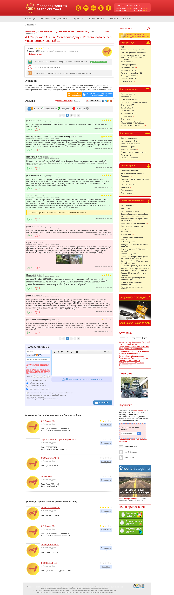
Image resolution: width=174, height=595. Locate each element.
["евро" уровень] (62, 264)
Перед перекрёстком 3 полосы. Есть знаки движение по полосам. (134, 348)
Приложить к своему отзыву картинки (84, 379)
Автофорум (30, 19)
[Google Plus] (111, 101)
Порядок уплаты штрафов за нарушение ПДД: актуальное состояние (133, 57)
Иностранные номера (130, 211)
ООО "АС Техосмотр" (50, 508)
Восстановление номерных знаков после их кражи (135, 219)
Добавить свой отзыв (63, 101)
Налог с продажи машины (131, 254)
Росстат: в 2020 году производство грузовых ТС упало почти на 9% (135, 269)
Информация (126, 193)
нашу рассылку (139, 410)
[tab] (30, 109)
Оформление (126, 116)
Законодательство (128, 76)
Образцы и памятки (129, 79)
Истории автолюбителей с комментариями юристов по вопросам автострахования (132, 123)
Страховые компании (129, 99)
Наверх (77, 101)
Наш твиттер (130, 457)
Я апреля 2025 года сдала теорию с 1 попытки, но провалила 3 (135, 352)
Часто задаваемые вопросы (132, 173)
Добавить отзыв (35, 54)
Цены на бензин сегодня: (128, 5)
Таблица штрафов (128, 65)
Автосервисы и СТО (129, 141)
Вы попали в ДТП (128, 113)
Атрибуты (125, 232)
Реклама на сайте (107, 592)
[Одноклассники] (108, 101)
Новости (114, 19)
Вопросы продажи (128, 149)
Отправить (105, 402)
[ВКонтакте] (103, 101)
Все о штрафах (127, 62)
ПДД (122, 47)
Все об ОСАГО (127, 108)
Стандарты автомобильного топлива (132, 238)
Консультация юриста (128, 498)
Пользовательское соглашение (90, 592)
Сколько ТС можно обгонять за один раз (133, 274)
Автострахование (129, 89)
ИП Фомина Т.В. (48, 421)
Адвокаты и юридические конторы (135, 179)
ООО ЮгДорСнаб (49, 563)
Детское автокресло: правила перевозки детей (133, 279)
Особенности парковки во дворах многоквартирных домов (135, 257)
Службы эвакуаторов (129, 158)
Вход (107, 32)
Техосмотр (125, 182)
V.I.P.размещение (76, 94)
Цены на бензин (127, 206)
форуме (145, 338)
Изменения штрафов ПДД (131, 73)
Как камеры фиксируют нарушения (135, 266)
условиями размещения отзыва (46, 399)
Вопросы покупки (128, 147)
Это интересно (127, 81)
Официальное (127, 229)
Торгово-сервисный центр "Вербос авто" (58, 439)
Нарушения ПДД (127, 67)
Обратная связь (73, 592)
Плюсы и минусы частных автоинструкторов (131, 283)
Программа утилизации (130, 144)
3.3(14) (50, 48)
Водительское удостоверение (133, 223)
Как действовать (127, 111)
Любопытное (126, 234)
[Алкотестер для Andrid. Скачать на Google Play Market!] (131, 518)
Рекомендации (127, 190)
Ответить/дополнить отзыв (103, 128)
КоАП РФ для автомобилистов (133, 53)
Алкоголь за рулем (128, 70)
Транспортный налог (129, 170)
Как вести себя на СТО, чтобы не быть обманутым (134, 262)
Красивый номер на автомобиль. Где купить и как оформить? (134, 215)
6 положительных (45, 51)
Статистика (125, 119)
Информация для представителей (99, 94)
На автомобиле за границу (132, 226)
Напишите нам (131, 447)
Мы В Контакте (131, 452)
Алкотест (127, 19)
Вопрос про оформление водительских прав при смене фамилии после (131, 363)
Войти (31, 356)
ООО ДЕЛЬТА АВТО (50, 458)
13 (37, 51)
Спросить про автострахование (134, 102)
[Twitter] (105, 101)
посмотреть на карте (99, 61)
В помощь (125, 187)
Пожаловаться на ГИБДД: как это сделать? (134, 250)
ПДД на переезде (128, 242)
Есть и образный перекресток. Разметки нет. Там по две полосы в (133, 357)
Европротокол (126, 97)
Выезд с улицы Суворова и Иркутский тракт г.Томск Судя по (134, 343)
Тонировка (125, 176)
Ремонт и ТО (126, 155)
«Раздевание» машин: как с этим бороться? (134, 245)
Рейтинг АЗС (126, 208)
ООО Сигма (46, 476)
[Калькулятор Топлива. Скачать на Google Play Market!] (131, 534)
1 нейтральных (73, 51)
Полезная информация (132, 201)
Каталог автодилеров (129, 138)
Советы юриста (128, 166)
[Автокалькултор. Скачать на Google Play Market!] (131, 526)
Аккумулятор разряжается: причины (132, 288)
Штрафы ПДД (127, 43)
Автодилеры (126, 133)
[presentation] (30, 109)
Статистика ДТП (127, 105)
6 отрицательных (59, 51)
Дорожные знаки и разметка (132, 50)
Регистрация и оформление (132, 152)
